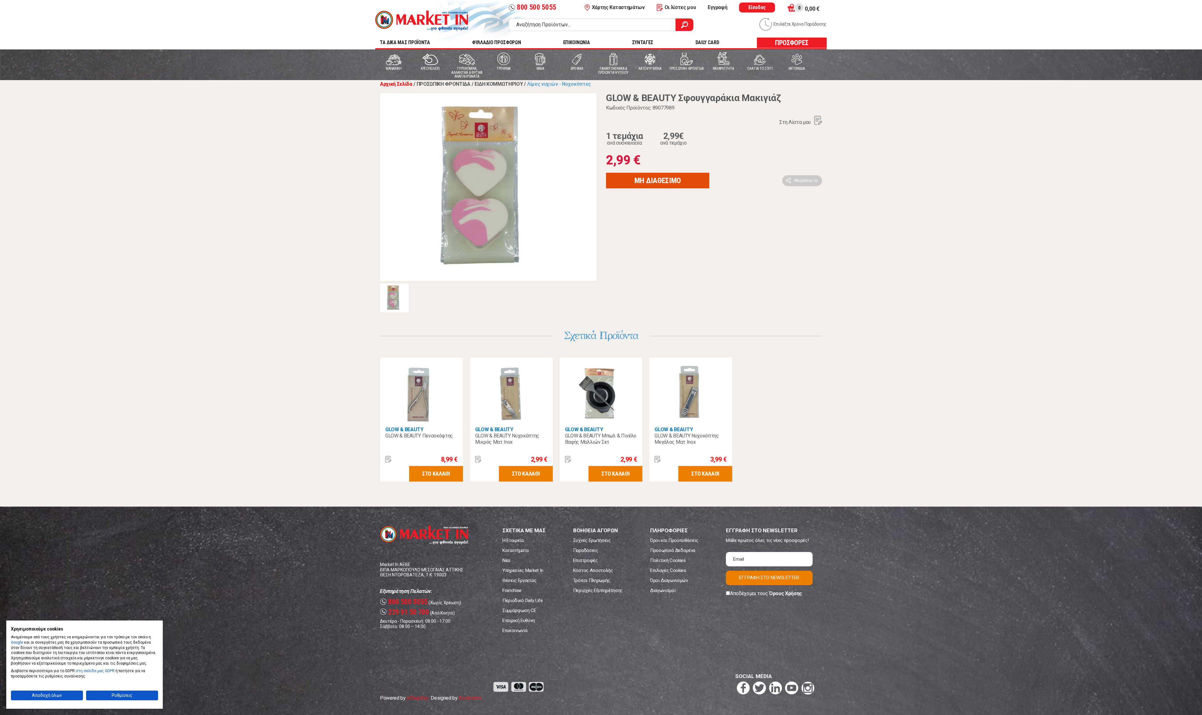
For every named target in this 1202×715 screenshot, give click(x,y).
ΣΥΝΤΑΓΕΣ (642, 42)
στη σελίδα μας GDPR (95, 671)
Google (17, 642)
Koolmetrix (470, 698)
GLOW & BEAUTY (404, 429)
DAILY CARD (707, 42)
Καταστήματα (515, 550)
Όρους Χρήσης (785, 593)
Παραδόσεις (585, 550)
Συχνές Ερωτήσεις (592, 540)
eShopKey (417, 698)
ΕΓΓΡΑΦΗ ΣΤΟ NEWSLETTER (769, 577)
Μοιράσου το (806, 180)
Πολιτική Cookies (668, 560)
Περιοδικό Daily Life (522, 600)
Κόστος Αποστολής (593, 570)
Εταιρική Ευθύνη (518, 620)
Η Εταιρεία (513, 540)
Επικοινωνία (514, 630)
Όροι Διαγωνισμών (669, 580)
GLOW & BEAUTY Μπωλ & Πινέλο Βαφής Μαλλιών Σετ (600, 439)
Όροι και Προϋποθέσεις (674, 540)
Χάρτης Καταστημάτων (618, 7)
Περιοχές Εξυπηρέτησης (598, 590)
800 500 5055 (533, 7)
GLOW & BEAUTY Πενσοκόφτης (419, 436)
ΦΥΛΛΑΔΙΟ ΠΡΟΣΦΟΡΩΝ (496, 42)
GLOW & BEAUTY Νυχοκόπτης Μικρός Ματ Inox (507, 439)
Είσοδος (757, 7)
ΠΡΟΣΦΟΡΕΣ (792, 43)
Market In (421, 21)
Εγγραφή (717, 7)
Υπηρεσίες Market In (522, 570)
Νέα (506, 560)
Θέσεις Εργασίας (519, 580)
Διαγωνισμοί (662, 590)
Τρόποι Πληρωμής (591, 580)
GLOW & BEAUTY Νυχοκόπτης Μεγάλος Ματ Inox (687, 439)
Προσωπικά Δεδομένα (672, 550)
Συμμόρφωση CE (519, 610)
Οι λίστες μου (680, 7)
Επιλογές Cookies (668, 570)
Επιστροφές (585, 560)
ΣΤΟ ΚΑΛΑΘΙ (436, 473)
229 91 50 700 (405, 612)
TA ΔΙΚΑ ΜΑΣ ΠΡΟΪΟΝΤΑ (405, 42)
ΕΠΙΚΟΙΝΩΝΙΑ (576, 42)
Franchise (511, 590)
